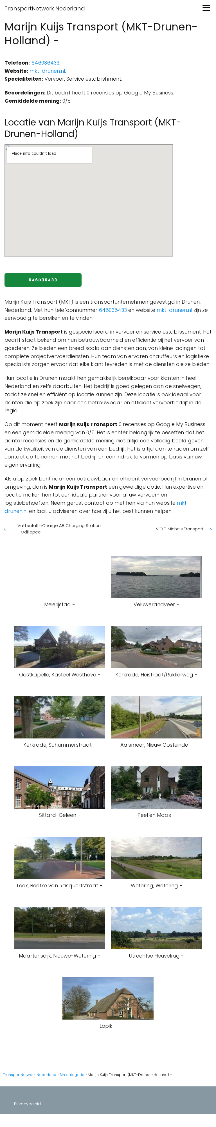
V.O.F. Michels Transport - (181, 529)
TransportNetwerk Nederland (44, 8)
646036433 (45, 62)
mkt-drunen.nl (47, 70)
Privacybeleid (27, 1104)
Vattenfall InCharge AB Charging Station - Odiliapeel (59, 528)
